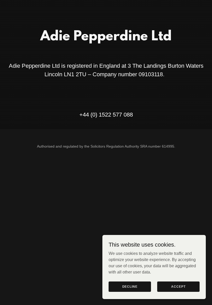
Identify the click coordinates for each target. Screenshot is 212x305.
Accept (178, 286)
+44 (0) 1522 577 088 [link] (106, 114)
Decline (130, 286)
